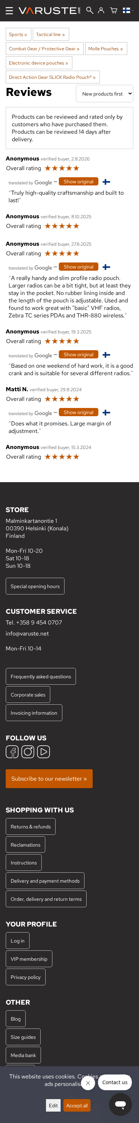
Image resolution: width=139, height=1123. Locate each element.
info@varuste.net (27, 633)
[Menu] (9, 10)
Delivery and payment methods (45, 880)
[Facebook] (12, 752)
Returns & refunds (31, 826)
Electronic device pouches (38, 63)
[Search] (89, 11)
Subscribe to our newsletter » (49, 778)
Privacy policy (26, 977)
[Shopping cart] (113, 11)
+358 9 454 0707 (39, 622)
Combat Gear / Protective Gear (44, 48)
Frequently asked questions (41, 676)
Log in (18, 940)
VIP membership (29, 958)
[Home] (52, 10)
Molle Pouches (105, 48)
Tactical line (50, 34)
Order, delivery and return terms (46, 898)
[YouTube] (43, 752)
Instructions (24, 862)
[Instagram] (27, 752)
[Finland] (128, 11)
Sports (18, 34)
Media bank (23, 1055)
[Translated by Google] (30, 182)
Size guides (23, 1036)
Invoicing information (34, 712)
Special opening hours (35, 586)
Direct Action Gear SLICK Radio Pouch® (52, 77)
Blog (16, 1018)
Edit (53, 1105)
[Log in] (101, 10)
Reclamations (25, 844)
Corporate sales (28, 694)
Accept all (77, 1105)
